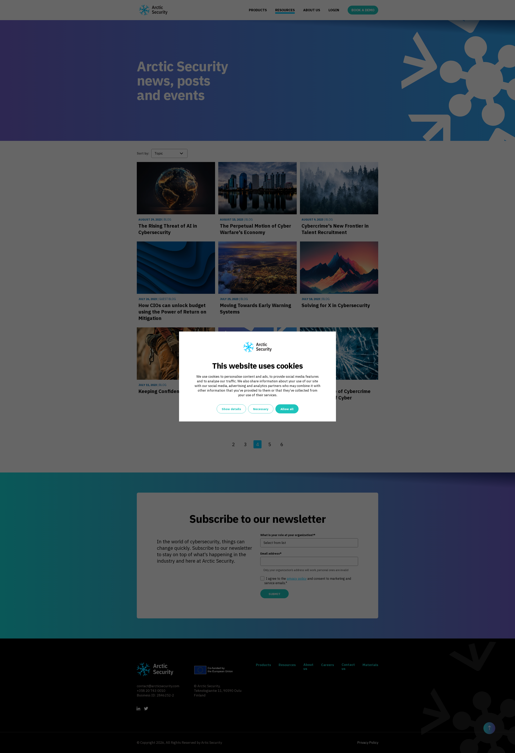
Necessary (260, 409)
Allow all (287, 409)
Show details (231, 409)
